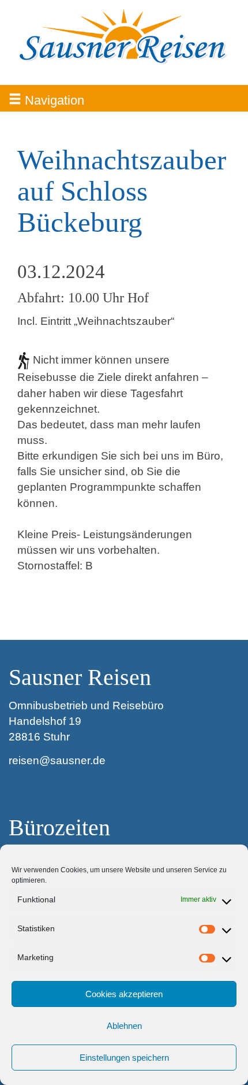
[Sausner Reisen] (124, 37)
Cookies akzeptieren (124, 994)
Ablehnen (124, 1026)
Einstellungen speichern (124, 1057)
